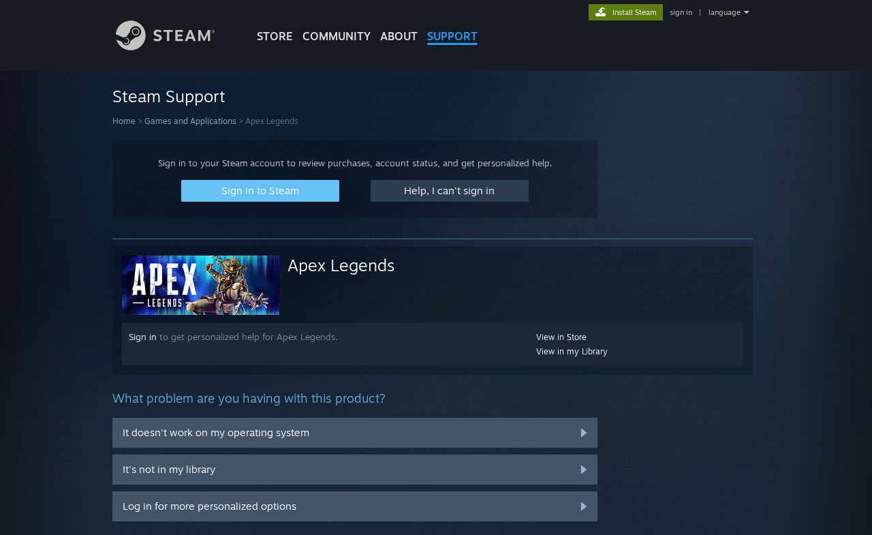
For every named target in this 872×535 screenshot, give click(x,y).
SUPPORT (452, 36)
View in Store (561, 337)
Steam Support (168, 96)
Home (124, 121)
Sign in (143, 336)
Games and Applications (190, 121)
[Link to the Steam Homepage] (165, 46)
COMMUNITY (336, 36)
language (724, 12)
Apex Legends (340, 265)
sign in (681, 12)
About (399, 36)
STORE (275, 36)
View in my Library (572, 351)
